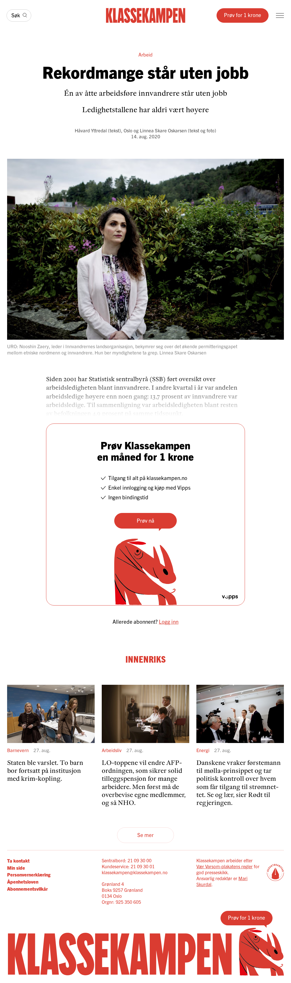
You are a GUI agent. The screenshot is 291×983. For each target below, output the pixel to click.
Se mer (145, 834)
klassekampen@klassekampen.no (135, 872)
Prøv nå (145, 520)
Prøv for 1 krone (242, 14)
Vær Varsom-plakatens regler (224, 866)
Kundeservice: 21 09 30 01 (128, 866)
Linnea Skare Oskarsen (163, 130)
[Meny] (280, 15)
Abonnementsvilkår (27, 889)
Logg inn (168, 621)
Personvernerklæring (29, 874)
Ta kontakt (18, 860)
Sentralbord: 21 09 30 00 (126, 860)
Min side (16, 868)
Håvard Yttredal (91, 130)
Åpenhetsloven (22, 881)
